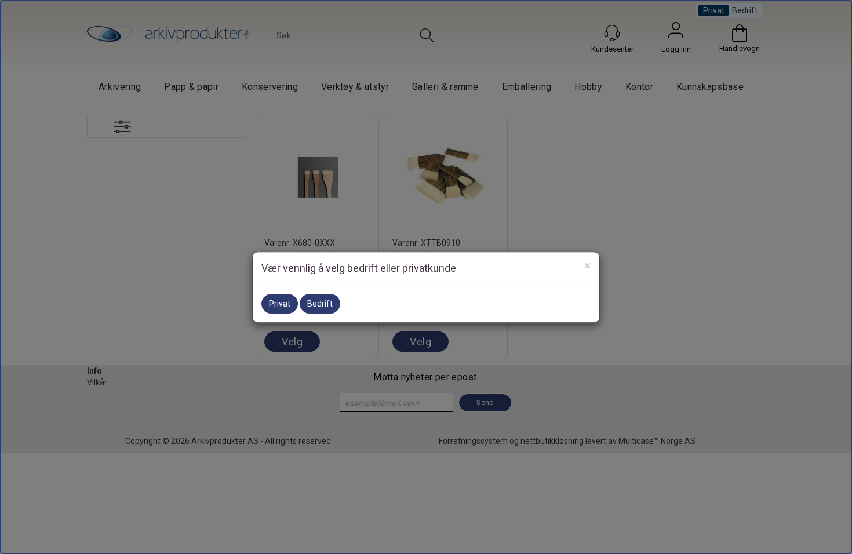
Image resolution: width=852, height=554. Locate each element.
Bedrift (320, 303)
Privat (279, 303)
